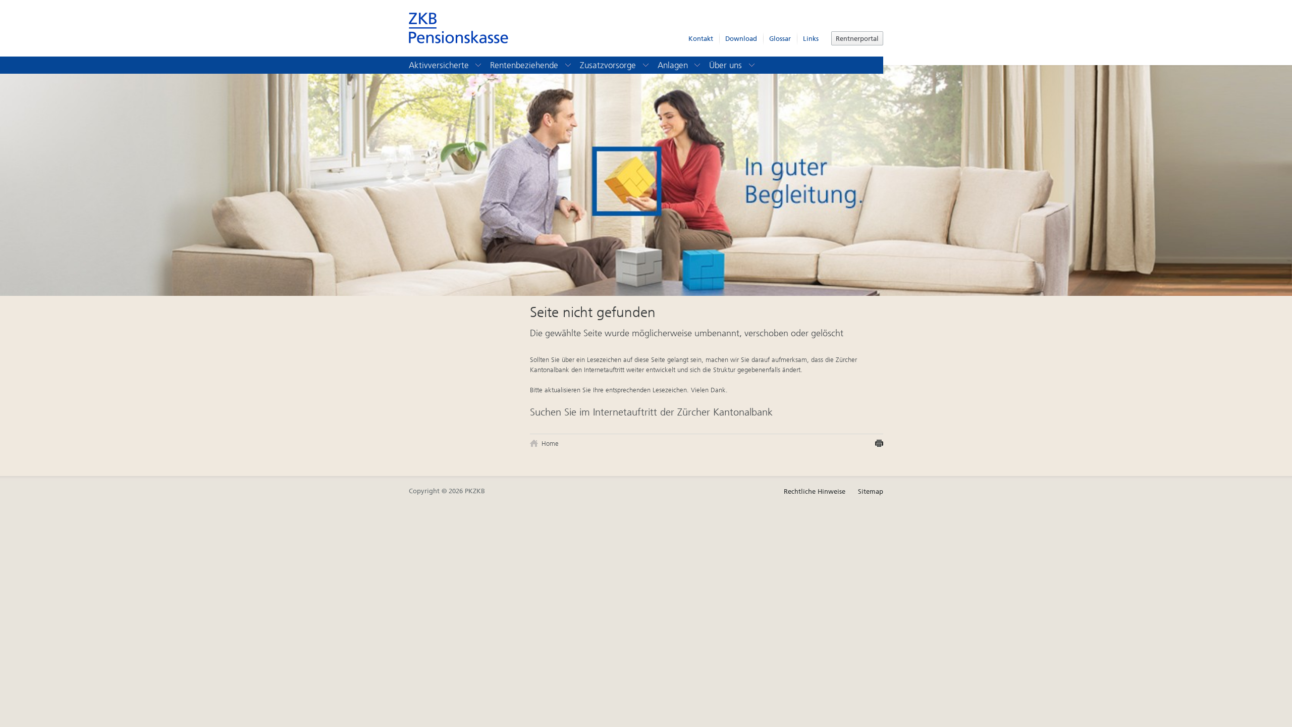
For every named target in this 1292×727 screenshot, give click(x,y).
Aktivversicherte (440, 65)
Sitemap (870, 491)
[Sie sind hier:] (535, 443)
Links (811, 38)
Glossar (780, 38)
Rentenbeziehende (525, 65)
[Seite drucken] (879, 443)
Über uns (726, 65)
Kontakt (700, 38)
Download (741, 38)
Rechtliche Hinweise (814, 491)
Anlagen (674, 65)
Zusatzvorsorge (609, 65)
